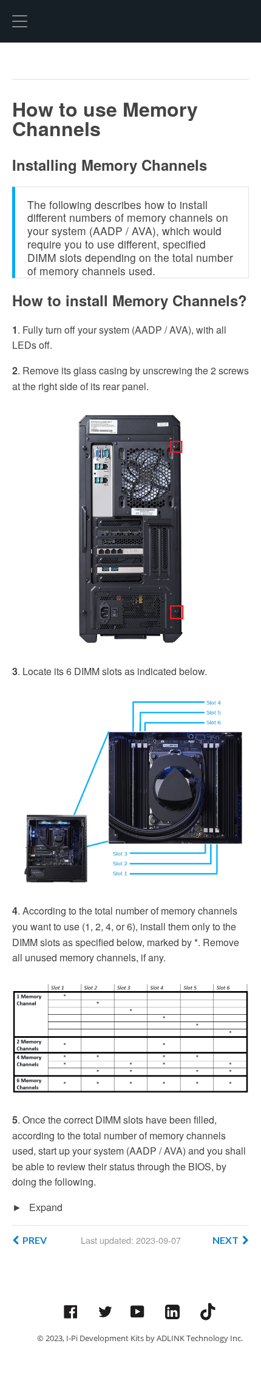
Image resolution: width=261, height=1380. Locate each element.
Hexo (130, 21)
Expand (45, 1207)
